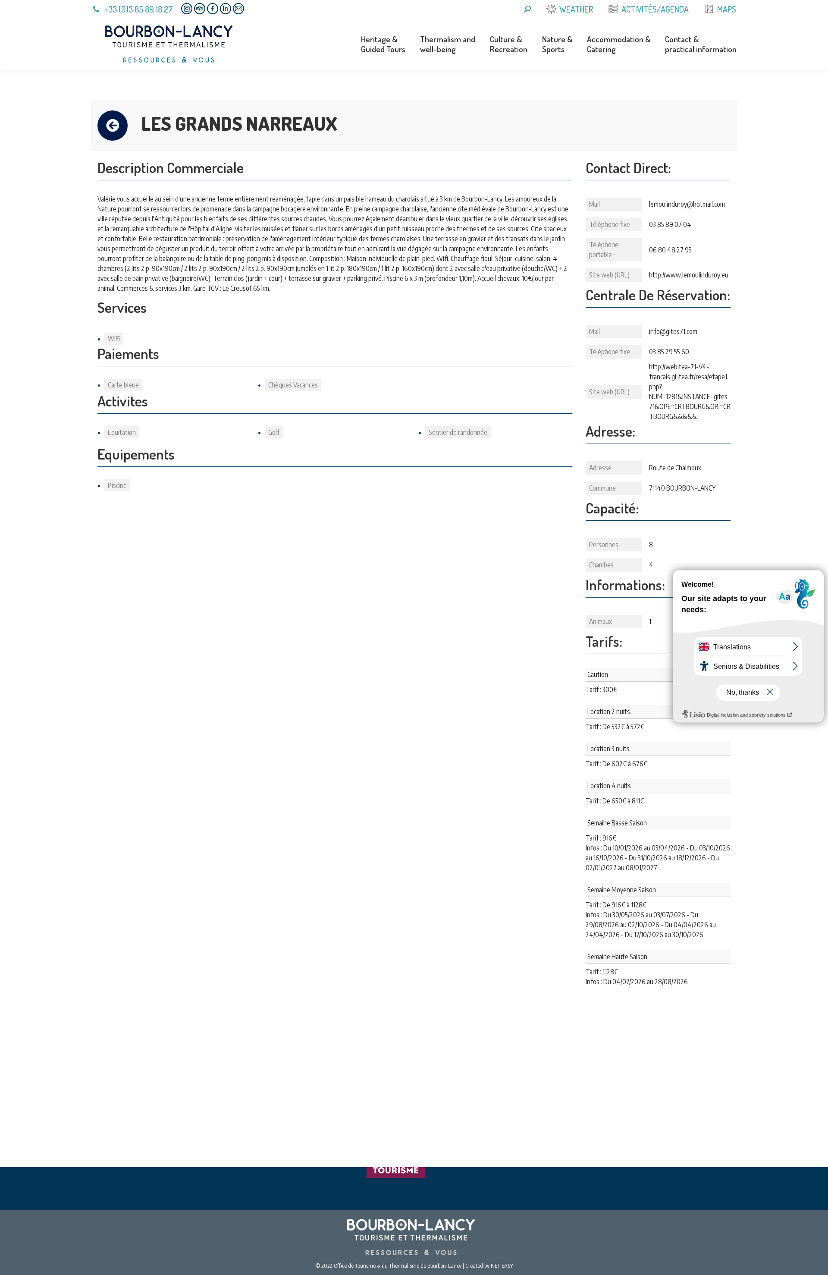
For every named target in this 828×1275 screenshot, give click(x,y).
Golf (273, 432)
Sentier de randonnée (458, 432)
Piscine (117, 485)
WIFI (114, 338)
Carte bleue (123, 385)
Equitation (122, 432)
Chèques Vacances (293, 385)
